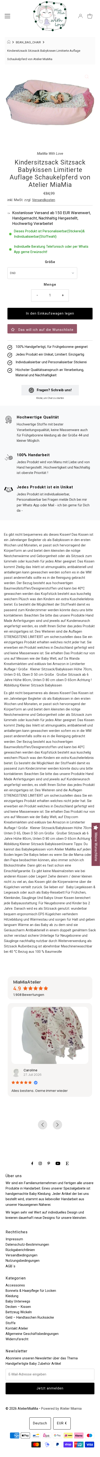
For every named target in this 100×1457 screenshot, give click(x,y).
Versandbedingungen (21, 1255)
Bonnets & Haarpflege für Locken (31, 1291)
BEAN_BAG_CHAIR (28, 42)
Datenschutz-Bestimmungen (27, 1245)
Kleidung (12, 1296)
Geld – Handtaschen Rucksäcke (30, 1318)
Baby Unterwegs (18, 1301)
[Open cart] (90, 16)
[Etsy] (67, 1163)
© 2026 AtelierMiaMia (22, 1409)
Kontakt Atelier (17, 1328)
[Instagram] (40, 1163)
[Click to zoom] (87, 77)
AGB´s (10, 1266)
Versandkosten (43, 200)
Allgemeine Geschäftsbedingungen (32, 1334)
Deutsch (40, 1423)
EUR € (62, 1423)
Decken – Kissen (18, 1307)
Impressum (14, 1239)
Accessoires (15, 1285)
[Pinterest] (48, 1163)
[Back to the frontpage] (9, 42)
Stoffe (11, 1323)
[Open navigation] (7, 16)
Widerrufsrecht (17, 1339)
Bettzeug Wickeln (19, 1312)
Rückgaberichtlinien (20, 1250)
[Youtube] (58, 1163)
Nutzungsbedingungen (23, 1261)
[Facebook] (32, 1163)
